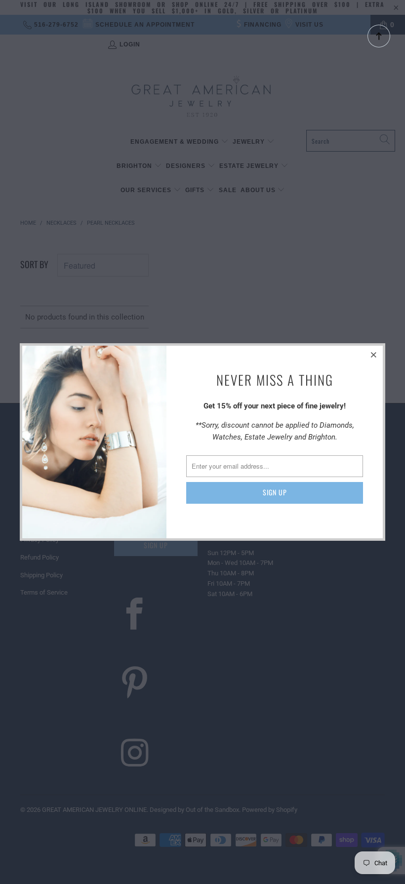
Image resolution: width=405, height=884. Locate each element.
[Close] (374, 354)
